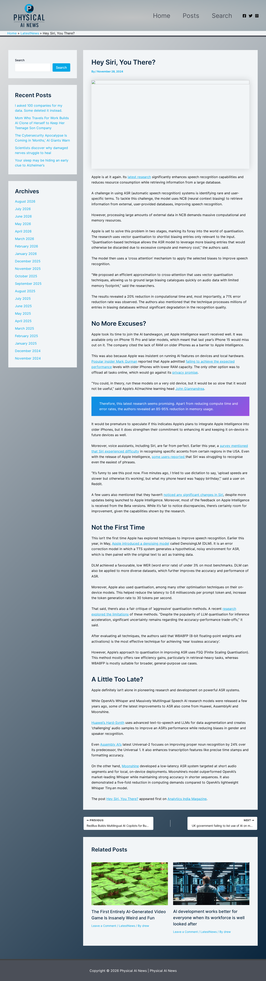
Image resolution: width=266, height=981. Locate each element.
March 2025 (24, 328)
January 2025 (26, 343)
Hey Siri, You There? (122, 799)
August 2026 (25, 201)
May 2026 (23, 224)
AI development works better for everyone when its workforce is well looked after (209, 917)
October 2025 (26, 276)
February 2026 (26, 246)
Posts (191, 15)
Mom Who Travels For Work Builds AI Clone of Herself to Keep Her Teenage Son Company (42, 123)
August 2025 (25, 291)
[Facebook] (244, 16)
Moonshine (130, 766)
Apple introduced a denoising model (140, 543)
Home (161, 15)
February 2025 (26, 336)
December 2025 (28, 261)
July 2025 (23, 298)
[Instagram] (257, 16)
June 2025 (23, 306)
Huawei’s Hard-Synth (107, 722)
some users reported (169, 457)
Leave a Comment (103, 925)
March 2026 (24, 239)
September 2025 (28, 283)
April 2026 (23, 231)
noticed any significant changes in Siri (193, 495)
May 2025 (23, 313)
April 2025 (23, 321)
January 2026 (26, 254)
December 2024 (28, 351)
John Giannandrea (189, 389)
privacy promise (185, 372)
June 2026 (23, 216)
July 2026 (23, 209)
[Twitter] (250, 16)
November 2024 (28, 358)
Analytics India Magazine (187, 799)
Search (222, 15)
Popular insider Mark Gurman (114, 361)
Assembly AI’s (111, 744)
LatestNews (127, 925)
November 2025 (28, 269)
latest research (139, 177)
